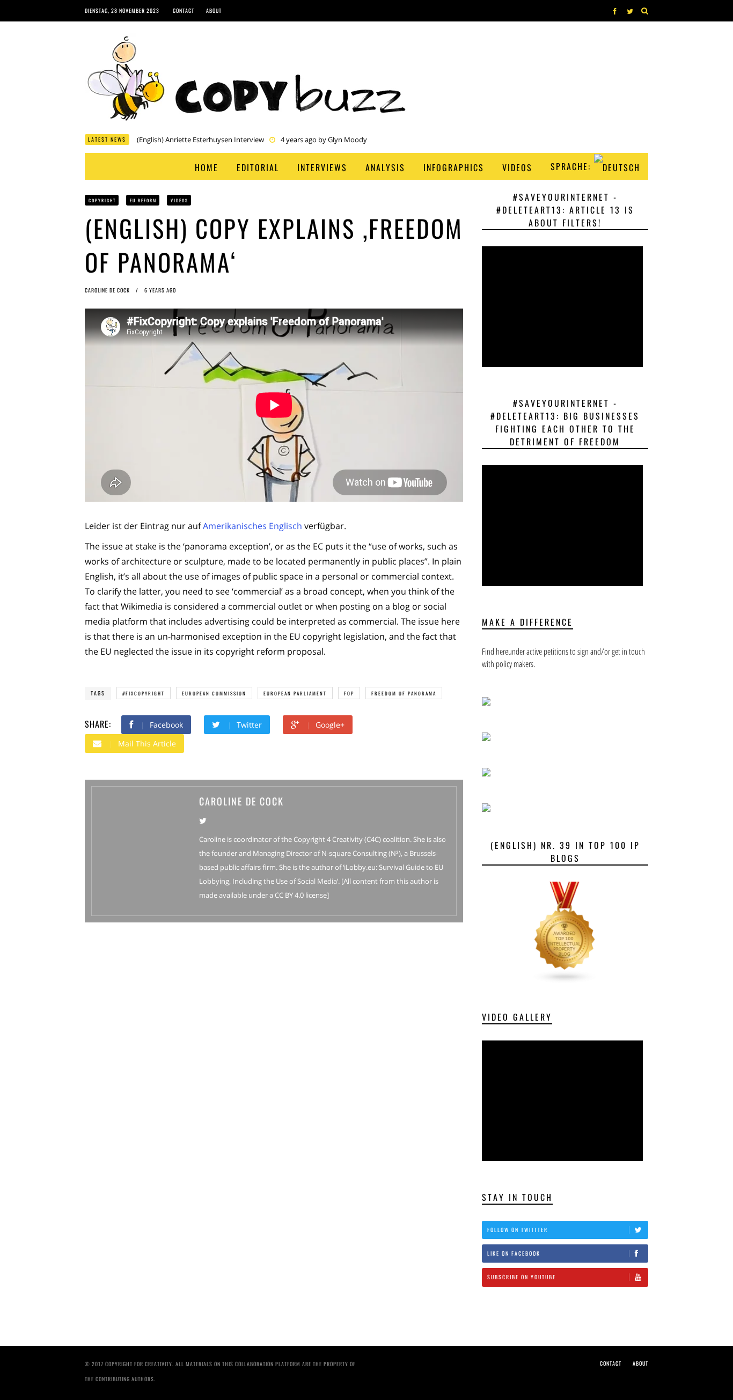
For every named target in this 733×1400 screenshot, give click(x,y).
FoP (349, 693)
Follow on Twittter (517, 1230)
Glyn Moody (472, 141)
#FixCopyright (143, 693)
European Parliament (295, 693)
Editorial (258, 167)
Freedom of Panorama (403, 693)
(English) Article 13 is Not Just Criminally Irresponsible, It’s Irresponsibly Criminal (263, 141)
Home (206, 167)
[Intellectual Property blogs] (565, 931)
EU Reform (143, 200)
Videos (517, 167)
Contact (183, 10)
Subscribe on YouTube (521, 1277)
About (214, 10)
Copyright (102, 200)
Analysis (385, 167)
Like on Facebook (513, 1253)
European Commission (214, 693)
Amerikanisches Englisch (252, 526)
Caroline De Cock (108, 290)
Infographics (453, 167)
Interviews (322, 167)
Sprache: (572, 166)
